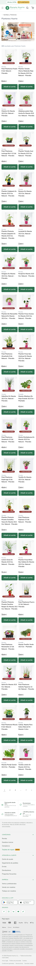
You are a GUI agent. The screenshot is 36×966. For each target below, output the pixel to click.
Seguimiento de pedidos (10, 863)
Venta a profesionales (9, 884)
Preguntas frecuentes (9, 874)
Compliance (6, 846)
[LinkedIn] (13, 911)
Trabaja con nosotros (9, 891)
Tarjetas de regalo (10, 850)
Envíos (4, 867)
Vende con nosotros (8, 887)
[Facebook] (4, 911)
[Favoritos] (16, 50)
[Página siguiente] (31, 790)
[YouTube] (18, 911)
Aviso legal (5, 960)
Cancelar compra (28, 963)
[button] (2, 8)
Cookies (24, 960)
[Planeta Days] (18, 31)
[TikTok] (23, 911)
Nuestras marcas (7, 842)
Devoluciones (6, 870)
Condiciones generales (8, 963)
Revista (4, 838)
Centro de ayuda (9, 814)
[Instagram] (9, 911)
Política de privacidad (15, 960)
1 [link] (4, 790)
